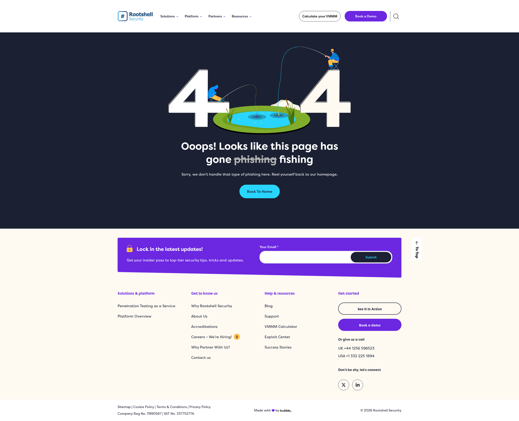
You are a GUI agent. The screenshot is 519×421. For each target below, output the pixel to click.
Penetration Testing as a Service (146, 305)
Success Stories (278, 347)
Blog (269, 305)
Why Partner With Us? (210, 347)
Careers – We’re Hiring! (214, 336)
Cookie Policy (143, 407)
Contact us (201, 357)
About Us (199, 316)
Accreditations (204, 326)
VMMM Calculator (281, 326)
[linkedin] (357, 384)
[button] (320, 16)
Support (272, 316)
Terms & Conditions (172, 407)
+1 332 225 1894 (360, 355)
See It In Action (370, 309)
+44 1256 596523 (359, 348)
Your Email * (269, 247)
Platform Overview (134, 316)
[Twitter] (343, 384)
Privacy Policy (200, 407)
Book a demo (370, 325)
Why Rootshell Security (211, 305)
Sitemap (124, 407)
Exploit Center (277, 336)
